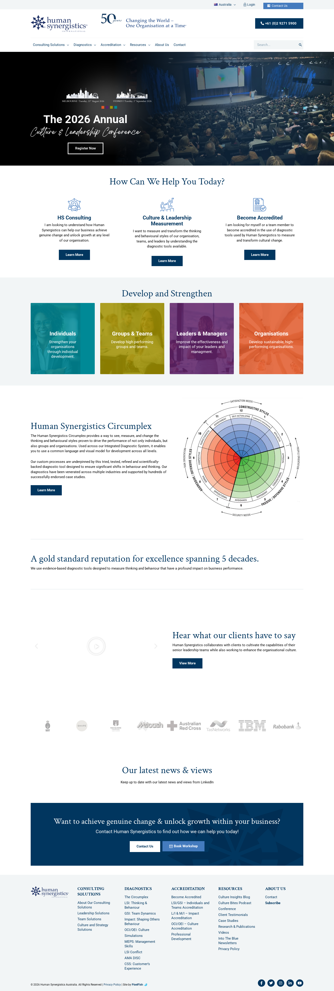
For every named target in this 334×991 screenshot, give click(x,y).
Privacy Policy (228, 952)
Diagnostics (138, 892)
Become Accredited (260, 221)
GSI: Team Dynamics (140, 917)
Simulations (134, 939)
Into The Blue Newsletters (228, 944)
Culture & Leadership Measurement (167, 224)
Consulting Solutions (90, 894)
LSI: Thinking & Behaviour (136, 908)
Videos (223, 936)
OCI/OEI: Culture (137, 933)
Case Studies (228, 924)
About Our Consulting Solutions (93, 908)
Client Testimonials (233, 918)
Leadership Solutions (93, 916)
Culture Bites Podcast (234, 906)
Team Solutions (89, 922)
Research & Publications (236, 930)
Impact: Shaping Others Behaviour (142, 924)
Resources (230, 892)
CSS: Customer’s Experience (137, 969)
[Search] (300, 48)
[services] (74, 208)
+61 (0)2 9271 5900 (281, 27)
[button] (234, 6)
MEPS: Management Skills (140, 947)
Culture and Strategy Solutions (92, 930)
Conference (227, 912)
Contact (271, 900)
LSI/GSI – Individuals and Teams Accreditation (190, 908)
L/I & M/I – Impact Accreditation (185, 919)
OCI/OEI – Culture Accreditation (184, 929)
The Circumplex (136, 900)
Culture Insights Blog (234, 900)
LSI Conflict (133, 955)
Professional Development (181, 940)
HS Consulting (74, 221)
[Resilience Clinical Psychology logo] (50, 895)
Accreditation (188, 892)
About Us (275, 892)
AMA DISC (132, 961)
